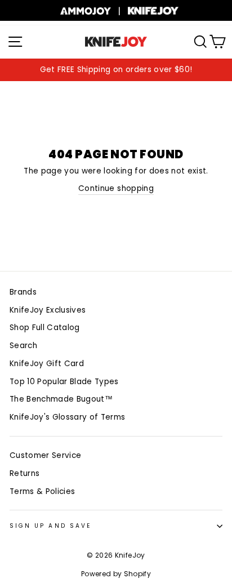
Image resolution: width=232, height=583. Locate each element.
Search (23, 345)
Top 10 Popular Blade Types (64, 381)
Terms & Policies (42, 491)
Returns (24, 473)
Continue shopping (116, 188)
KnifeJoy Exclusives (48, 310)
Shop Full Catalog (45, 327)
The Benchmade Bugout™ (61, 399)
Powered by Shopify (116, 573)
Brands (23, 292)
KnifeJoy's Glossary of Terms (68, 417)
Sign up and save (50, 526)
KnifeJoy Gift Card (47, 363)
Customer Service (45, 455)
